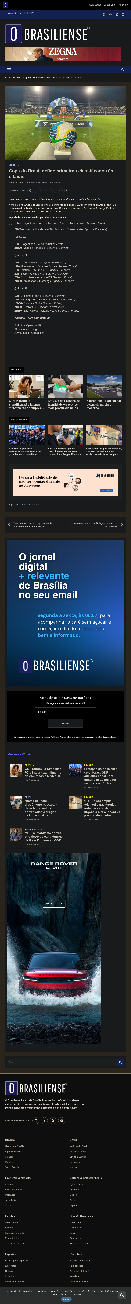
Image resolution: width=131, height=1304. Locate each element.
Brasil (28, 797)
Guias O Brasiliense (81, 1216)
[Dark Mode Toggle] (122, 1295)
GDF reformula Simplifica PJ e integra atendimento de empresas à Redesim (43, 772)
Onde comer (76, 1222)
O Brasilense (54, 182)
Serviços (74, 1233)
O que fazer (76, 1227)
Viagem (9, 1227)
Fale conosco (76, 1265)
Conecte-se (76, 1254)
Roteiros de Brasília (79, 1243)
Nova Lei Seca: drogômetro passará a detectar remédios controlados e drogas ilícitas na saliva (41, 808)
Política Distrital (34, 829)
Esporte (14, 165)
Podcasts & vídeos (14, 1281)
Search (120, 1062)
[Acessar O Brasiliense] (65, 482)
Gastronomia (11, 1222)
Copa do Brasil (22, 504)
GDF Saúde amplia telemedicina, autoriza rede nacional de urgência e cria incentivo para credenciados (102, 808)
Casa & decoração (14, 1243)
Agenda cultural (77, 1184)
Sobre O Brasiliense (80, 1260)
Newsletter (75, 1276)
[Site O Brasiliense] (67, 190)
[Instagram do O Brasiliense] (30, 190)
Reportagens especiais (16, 1260)
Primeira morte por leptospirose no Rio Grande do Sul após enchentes (33, 525)
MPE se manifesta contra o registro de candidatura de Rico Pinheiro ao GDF (43, 836)
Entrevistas (10, 1265)
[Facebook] (44, 1120)
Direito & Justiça (78, 1157)
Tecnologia (10, 1200)
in (60, 190)
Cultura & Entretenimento (86, 1178)
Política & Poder (78, 1151)
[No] (127, 1295)
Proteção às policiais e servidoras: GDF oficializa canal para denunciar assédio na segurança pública (100, 776)
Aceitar (66, 1299)
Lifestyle (10, 1216)
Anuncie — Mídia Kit (80, 1271)
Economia (10, 1184)
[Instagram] (35, 1120)
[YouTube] (61, 1120)
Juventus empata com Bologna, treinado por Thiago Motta (95, 525)
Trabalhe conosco (79, 1281)
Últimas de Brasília (14, 1146)
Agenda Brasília (13, 1151)
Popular (9, 1162)
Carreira (9, 1205)
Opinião (9, 1271)
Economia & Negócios (18, 1178)
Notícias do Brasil (78, 1146)
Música (73, 1194)
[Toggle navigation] (9, 69)
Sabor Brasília (12, 1167)
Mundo (73, 1167)
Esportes (35, 504)
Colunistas (10, 1276)
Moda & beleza (12, 1238)
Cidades (9, 1157)
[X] (53, 1120)
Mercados (10, 1194)
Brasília (29, 765)
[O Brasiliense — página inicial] (38, 1088)
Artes (72, 1200)
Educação (75, 1162)
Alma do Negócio (13, 1189)
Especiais (10, 1254)
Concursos (75, 1238)
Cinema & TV (76, 1189)
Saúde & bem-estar (15, 1233)
